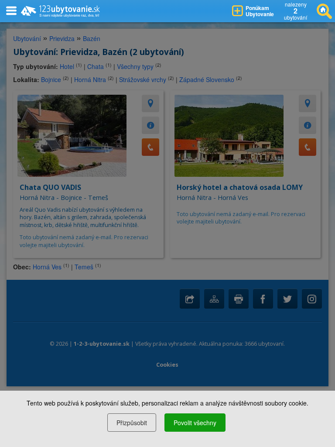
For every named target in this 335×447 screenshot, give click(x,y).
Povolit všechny (195, 422)
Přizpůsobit (131, 422)
